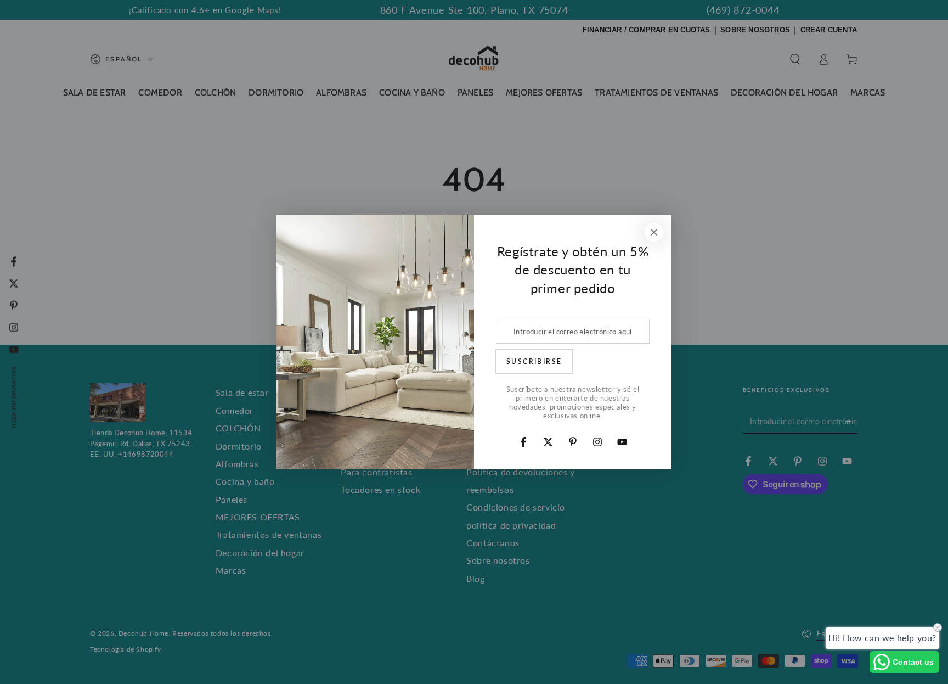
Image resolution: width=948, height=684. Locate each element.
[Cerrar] (654, 232)
